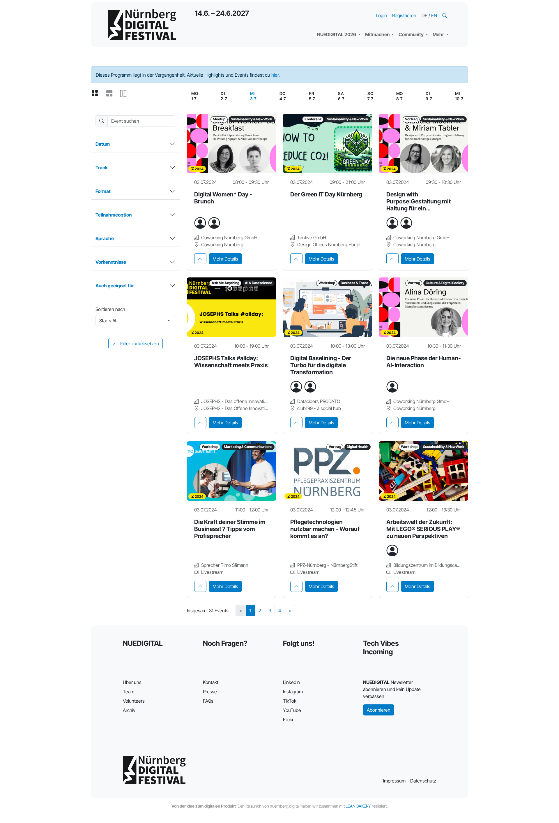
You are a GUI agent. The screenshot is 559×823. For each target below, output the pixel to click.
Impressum (394, 781)
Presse (210, 691)
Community (411, 34)
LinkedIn (291, 682)
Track (101, 167)
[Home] (142, 24)
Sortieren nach (110, 309)
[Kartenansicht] (126, 93)
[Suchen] (445, 15)
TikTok (289, 701)
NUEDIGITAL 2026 (337, 34)
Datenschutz (423, 781)
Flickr (288, 719)
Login (381, 15)
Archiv (129, 710)
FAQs (208, 701)
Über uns (132, 682)
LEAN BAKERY (358, 805)
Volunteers (134, 701)
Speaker (331, 20)
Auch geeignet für (114, 286)
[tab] (200, 258)
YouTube (292, 710)
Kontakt (210, 682)
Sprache (104, 238)
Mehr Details (225, 259)
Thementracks (337, 9)
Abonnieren (378, 710)
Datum (102, 144)
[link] (253, 96)
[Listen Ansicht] (111, 93)
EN (434, 15)
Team (128, 691)
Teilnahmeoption (113, 215)
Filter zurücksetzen (139, 344)
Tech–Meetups (419, 9)
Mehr (439, 34)
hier (275, 75)
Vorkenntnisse (110, 262)
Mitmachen (377, 34)
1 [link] (250, 610)
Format (103, 191)
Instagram (293, 691)
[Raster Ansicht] (97, 93)
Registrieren (404, 15)
